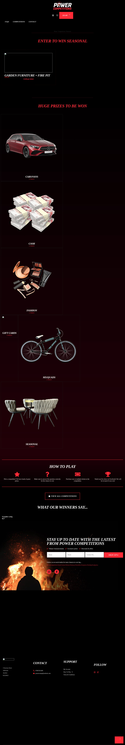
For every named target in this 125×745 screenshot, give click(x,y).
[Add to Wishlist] (53, 52)
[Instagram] (49, 572)
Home (55, 31)
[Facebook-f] (56, 572)
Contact (32, 22)
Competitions (19, 22)
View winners (28, 76)
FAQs (7, 22)
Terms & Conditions (69, 674)
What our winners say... (62, 507)
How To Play (67, 672)
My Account (66, 669)
